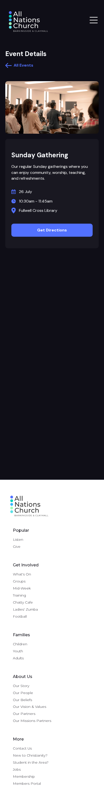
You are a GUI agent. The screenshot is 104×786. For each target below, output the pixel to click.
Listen (18, 539)
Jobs (17, 769)
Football (20, 616)
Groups (19, 581)
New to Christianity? (30, 755)
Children (20, 644)
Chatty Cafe (23, 602)
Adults (18, 658)
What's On (22, 574)
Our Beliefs (22, 700)
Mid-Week (22, 588)
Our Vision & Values (29, 707)
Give (16, 547)
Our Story (21, 686)
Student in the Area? (30, 762)
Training (19, 595)
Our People (23, 693)
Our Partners (24, 714)
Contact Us (22, 748)
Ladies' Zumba (25, 609)
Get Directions (52, 230)
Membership (24, 776)
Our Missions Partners (32, 721)
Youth (18, 651)
